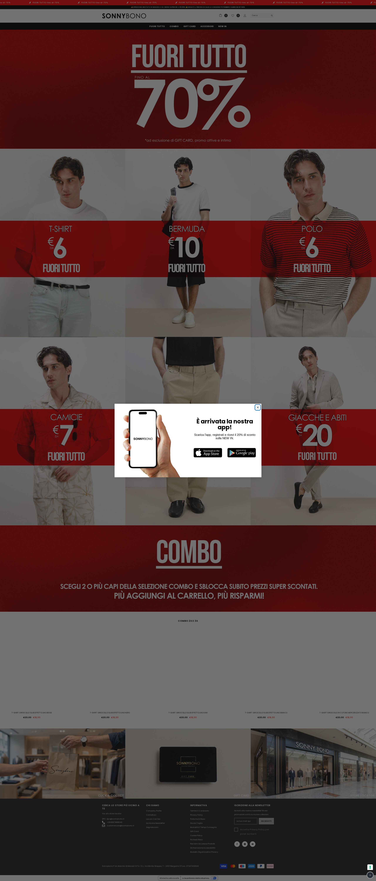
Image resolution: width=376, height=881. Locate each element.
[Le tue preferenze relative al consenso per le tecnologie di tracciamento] (370, 867)
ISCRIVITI (202, 459)
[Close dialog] (228, 416)
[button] (370, 875)
